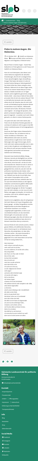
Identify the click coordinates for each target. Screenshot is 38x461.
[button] (4, 343)
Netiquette (5, 455)
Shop (3, 425)
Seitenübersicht (6, 428)
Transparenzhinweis (8, 409)
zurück (9, 42)
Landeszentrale (10, 20)
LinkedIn (6, 448)
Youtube (6, 444)
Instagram (7, 441)
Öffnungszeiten (13, 399)
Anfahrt (4, 399)
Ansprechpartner (7, 392)
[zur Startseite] (10, 11)
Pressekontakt (6, 395)
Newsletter (5, 421)
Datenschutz (15, 402)
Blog (18, 20)
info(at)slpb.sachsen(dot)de (12, 383)
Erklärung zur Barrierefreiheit (10, 406)
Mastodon (7, 451)
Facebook (7, 437)
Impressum (5, 402)
